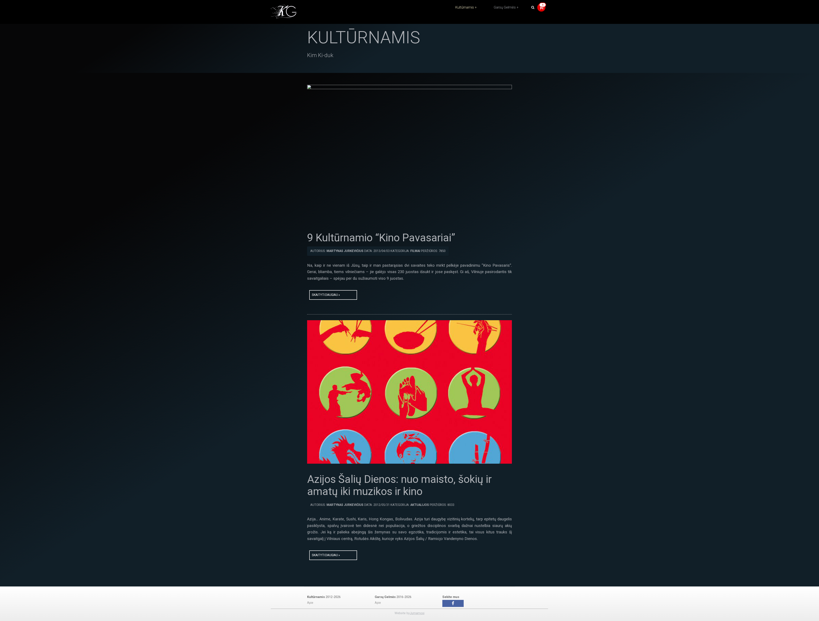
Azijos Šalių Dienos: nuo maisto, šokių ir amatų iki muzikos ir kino (399, 485)
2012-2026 (324, 597)
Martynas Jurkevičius (345, 251)
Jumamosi (417, 613)
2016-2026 (393, 597)
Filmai (415, 251)
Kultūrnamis (464, 7)
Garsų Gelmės (505, 7)
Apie (310, 603)
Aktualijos (419, 505)
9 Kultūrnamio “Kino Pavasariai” (381, 238)
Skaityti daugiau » (326, 295)
